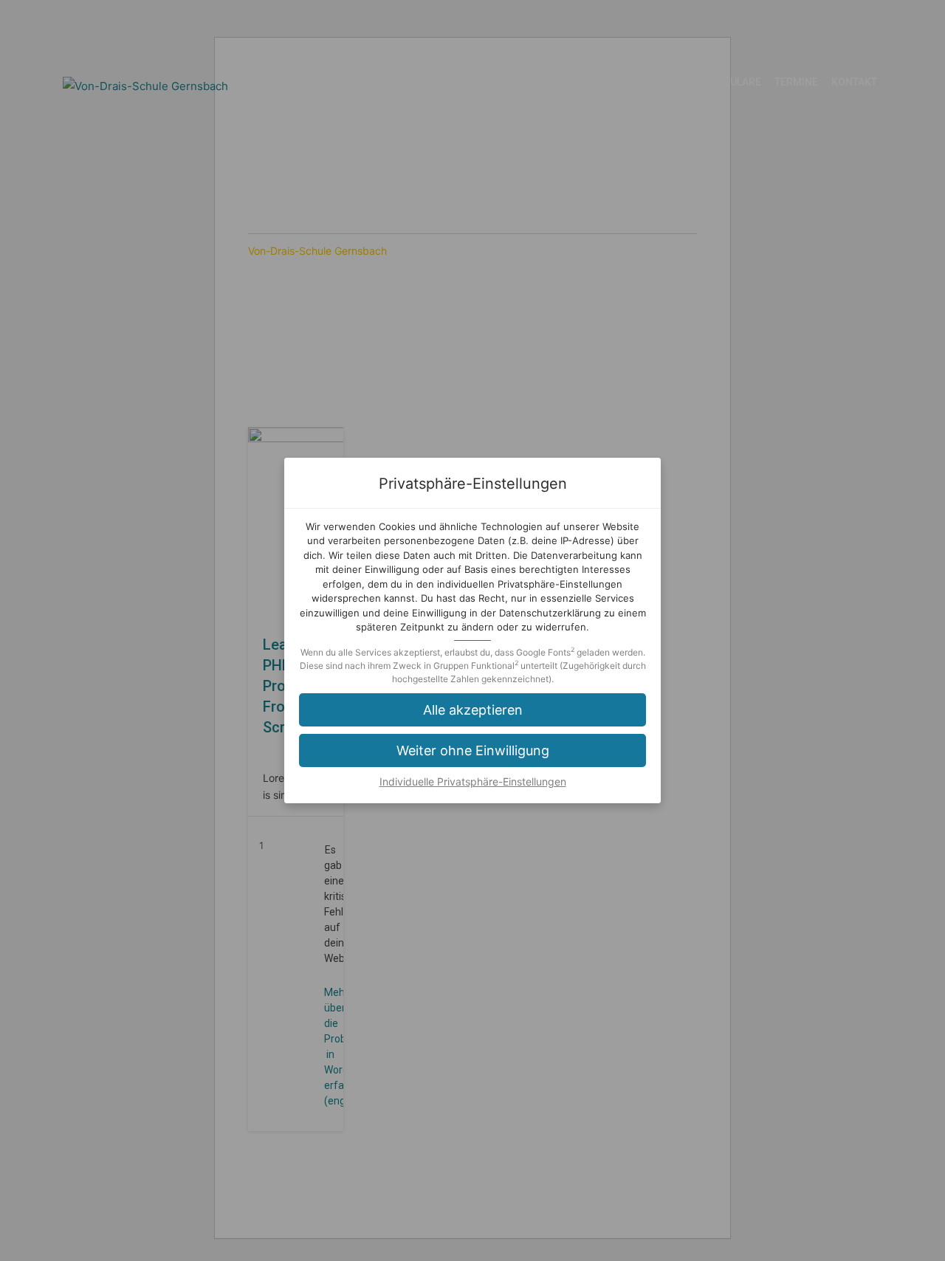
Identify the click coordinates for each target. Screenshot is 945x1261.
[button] (472, 750)
